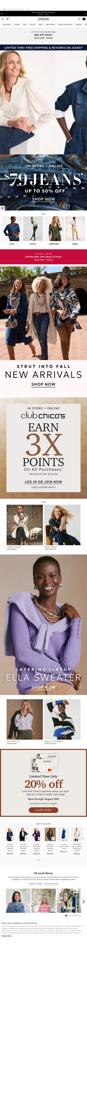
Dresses (32, 24)
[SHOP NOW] (43, 35)
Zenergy (78, 24)
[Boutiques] (7, 19)
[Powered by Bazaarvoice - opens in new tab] (73, 916)
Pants (40, 24)
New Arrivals (7, 24)
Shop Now (41, 14)
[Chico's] (43, 19)
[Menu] (2, 19)
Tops (24, 24)
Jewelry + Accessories (65, 24)
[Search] (79, 19)
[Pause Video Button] (2, 208)
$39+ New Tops (43, 12)
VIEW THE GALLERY (51, 883)
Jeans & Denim (50, 24)
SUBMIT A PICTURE (35, 883)
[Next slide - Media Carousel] (83, 902)
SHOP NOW (39, 38)
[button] (84, 18)
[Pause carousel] (85, 13)
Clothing (16, 24)
